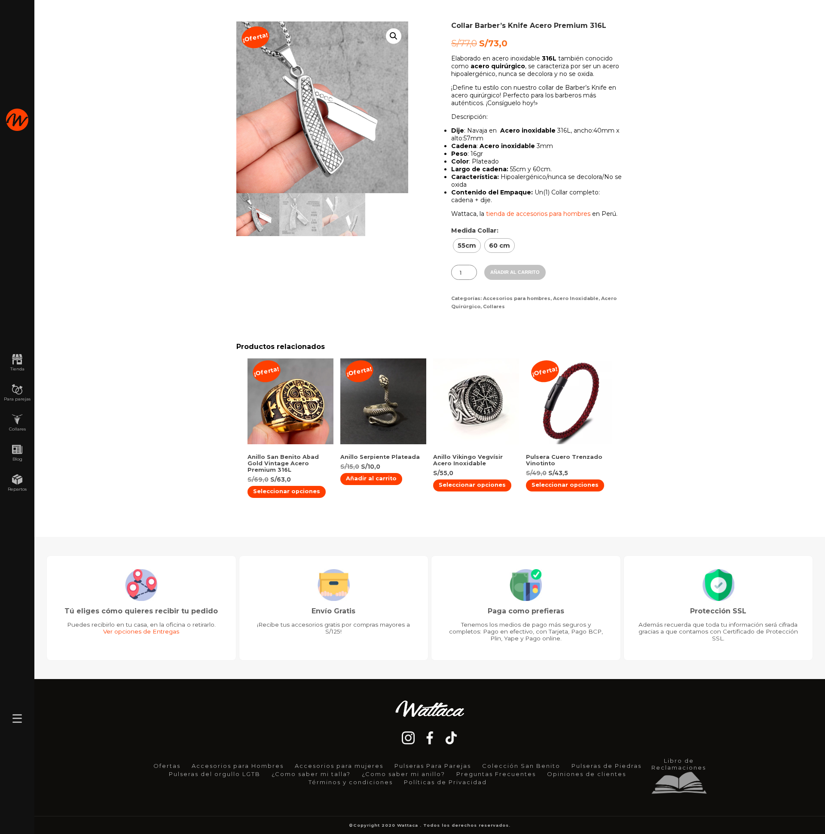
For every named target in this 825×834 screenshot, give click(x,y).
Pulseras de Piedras (606, 765)
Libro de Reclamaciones (678, 764)
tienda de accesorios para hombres (538, 214)
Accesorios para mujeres (339, 765)
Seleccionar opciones (286, 491)
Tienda (17, 369)
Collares (17, 429)
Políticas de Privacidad (445, 782)
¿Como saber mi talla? (311, 773)
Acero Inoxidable (576, 298)
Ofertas (166, 765)
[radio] (467, 245)
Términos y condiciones (351, 782)
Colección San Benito (521, 765)
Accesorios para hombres (516, 298)
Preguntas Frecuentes (496, 773)
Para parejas (17, 399)
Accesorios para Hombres (238, 765)
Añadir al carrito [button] (371, 478)
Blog (17, 459)
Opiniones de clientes (586, 773)
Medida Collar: (474, 230)
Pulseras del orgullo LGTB (214, 773)
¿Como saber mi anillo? (403, 773)
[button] (393, 36)
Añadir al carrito (515, 272)
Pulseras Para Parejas (432, 765)
